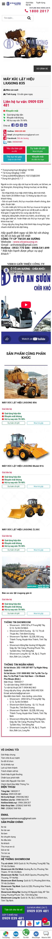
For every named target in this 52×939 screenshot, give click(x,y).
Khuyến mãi (37, 158)
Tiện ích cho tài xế (13, 909)
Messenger (36, 937)
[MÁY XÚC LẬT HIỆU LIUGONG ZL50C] (26, 521)
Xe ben (4, 833)
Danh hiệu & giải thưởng (11, 774)
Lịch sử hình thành (9, 768)
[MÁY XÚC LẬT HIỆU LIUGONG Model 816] (26, 458)
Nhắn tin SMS (46, 937)
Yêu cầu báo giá (14, 149)
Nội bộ (28, 5)
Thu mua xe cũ (7, 846)
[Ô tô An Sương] (13, 3)
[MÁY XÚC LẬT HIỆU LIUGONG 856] (26, 394)
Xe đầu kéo (6, 840)
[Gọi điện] (26, 932)
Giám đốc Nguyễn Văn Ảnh (13, 781)
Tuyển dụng (40, 3)
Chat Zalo (16, 937)
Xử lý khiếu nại (7, 764)
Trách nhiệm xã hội (9, 771)
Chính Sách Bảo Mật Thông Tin (15, 784)
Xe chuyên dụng (8, 837)
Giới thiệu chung (8, 755)
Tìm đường (6, 937)
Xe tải (3, 827)
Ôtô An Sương (23, 138)
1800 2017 (39, 11)
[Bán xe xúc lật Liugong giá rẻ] (26, 585)
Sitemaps (5, 856)
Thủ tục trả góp (14, 158)
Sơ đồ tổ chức (7, 761)
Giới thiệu (29, 3)
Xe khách (5, 843)
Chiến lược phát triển (10, 778)
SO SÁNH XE (42, 69)
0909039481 (17, 142)
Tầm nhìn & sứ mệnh (10, 758)
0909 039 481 (20, 131)
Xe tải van (5, 830)
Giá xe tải (5, 850)
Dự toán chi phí (37, 149)
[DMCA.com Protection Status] (46, 923)
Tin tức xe (5, 853)
